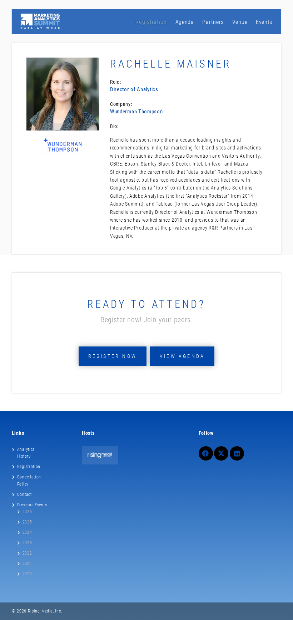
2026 (27, 511)
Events (264, 22)
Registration (151, 22)
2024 (27, 532)
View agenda (182, 356)
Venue (240, 22)
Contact (24, 494)
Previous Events (32, 504)
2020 (27, 573)
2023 (27, 542)
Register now (112, 356)
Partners (213, 22)
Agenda (184, 22)
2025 (27, 522)
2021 (27, 563)
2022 (27, 553)
